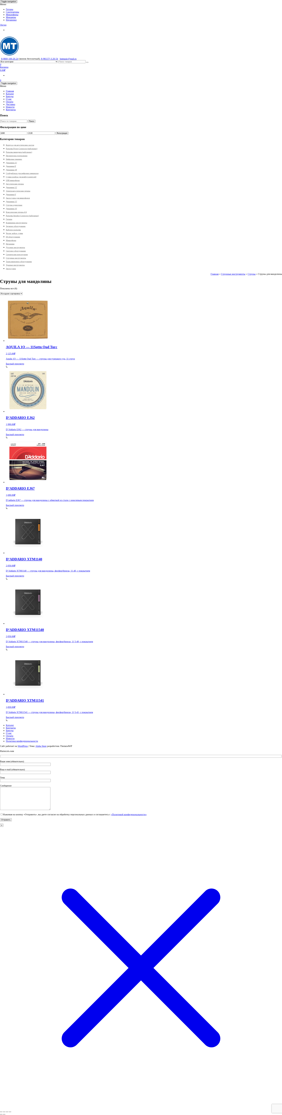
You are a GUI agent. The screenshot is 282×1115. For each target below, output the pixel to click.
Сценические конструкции (17, 254)
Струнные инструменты (16, 258)
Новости (10, 107)
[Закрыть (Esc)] (10, 1111)
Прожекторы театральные (16, 156)
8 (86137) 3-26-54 (49, 59)
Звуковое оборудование (16, 226)
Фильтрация (62, 133)
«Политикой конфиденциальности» (129, 814)
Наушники (11, 20)
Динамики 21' (11, 163)
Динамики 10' (11, 209)
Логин (3, 25)
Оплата (9, 101)
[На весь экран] (4, 1111)
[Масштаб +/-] (1, 1111)
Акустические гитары (15, 184)
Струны (252, 274)
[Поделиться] (7, 1111)
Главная (10, 91)
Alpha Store (41, 746)
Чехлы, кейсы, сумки (14, 233)
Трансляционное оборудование (19, 261)
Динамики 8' (11, 166)
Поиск (31, 121)
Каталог (10, 93)
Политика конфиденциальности (22, 741)
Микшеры (11, 17)
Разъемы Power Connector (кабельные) (21, 149)
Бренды (10, 96)
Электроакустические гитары (18, 191)
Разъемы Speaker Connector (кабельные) (22, 216)
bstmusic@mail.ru (68, 59)
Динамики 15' (11, 201)
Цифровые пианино (14, 159)
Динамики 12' (11, 187)
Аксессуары (11, 269)
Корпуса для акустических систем (20, 145)
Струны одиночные (14, 205)
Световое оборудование (16, 251)
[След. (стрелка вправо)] (4, 1114)
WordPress (23, 746)
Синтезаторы (12, 12)
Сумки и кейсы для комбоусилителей (21, 177)
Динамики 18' (11, 170)
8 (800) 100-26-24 (9, 59)
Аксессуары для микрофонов (18, 198)
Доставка (10, 104)
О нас (9, 99)
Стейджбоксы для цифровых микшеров (22, 173)
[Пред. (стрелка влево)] (1, 1114)
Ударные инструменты (15, 265)
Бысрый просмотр (15, 363)
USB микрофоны (13, 180)
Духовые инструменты (15, 247)
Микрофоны (12, 14)
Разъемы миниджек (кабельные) (19, 152)
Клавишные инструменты (16, 223)
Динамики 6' (11, 194)
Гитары (9, 9)
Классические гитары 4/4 (16, 212)
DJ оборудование (13, 237)
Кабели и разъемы (13, 230)
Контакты (11, 109)
